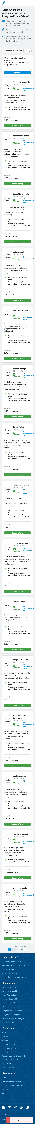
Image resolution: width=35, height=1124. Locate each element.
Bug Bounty (7, 1064)
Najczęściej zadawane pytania (14, 977)
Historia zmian (8, 1067)
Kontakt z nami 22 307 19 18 (13, 961)
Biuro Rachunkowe (10, 995)
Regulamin (5, 1114)
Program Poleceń (9, 1044)
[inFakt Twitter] (9, 1107)
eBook (4, 1093)
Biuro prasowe (8, 969)
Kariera (5, 1052)
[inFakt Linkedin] (27, 1107)
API (3, 1097)
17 (22, 949)
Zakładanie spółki (9, 991)
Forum (5, 1089)
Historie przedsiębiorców (12, 1085)
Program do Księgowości (12, 1014)
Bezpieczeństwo (9, 1048)
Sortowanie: (13, 51)
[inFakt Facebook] (3, 1107)
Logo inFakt (3, 3)
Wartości (5, 1036)
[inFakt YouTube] (21, 1107)
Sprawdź (17, 73)
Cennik (5, 1040)
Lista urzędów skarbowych (13, 1018)
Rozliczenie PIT (8, 1022)
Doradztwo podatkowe (11, 1003)
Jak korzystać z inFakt (11, 1081)
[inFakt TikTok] (15, 1107)
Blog (4, 1078)
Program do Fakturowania (13, 1011)
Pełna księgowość (9, 999)
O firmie (5, 1032)
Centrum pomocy (9, 973)
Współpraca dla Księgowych (13, 1056)
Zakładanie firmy (9, 987)
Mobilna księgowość (10, 1007)
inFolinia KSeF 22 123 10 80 (13, 965)
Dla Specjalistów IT (10, 1060)
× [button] (31, 1119)
